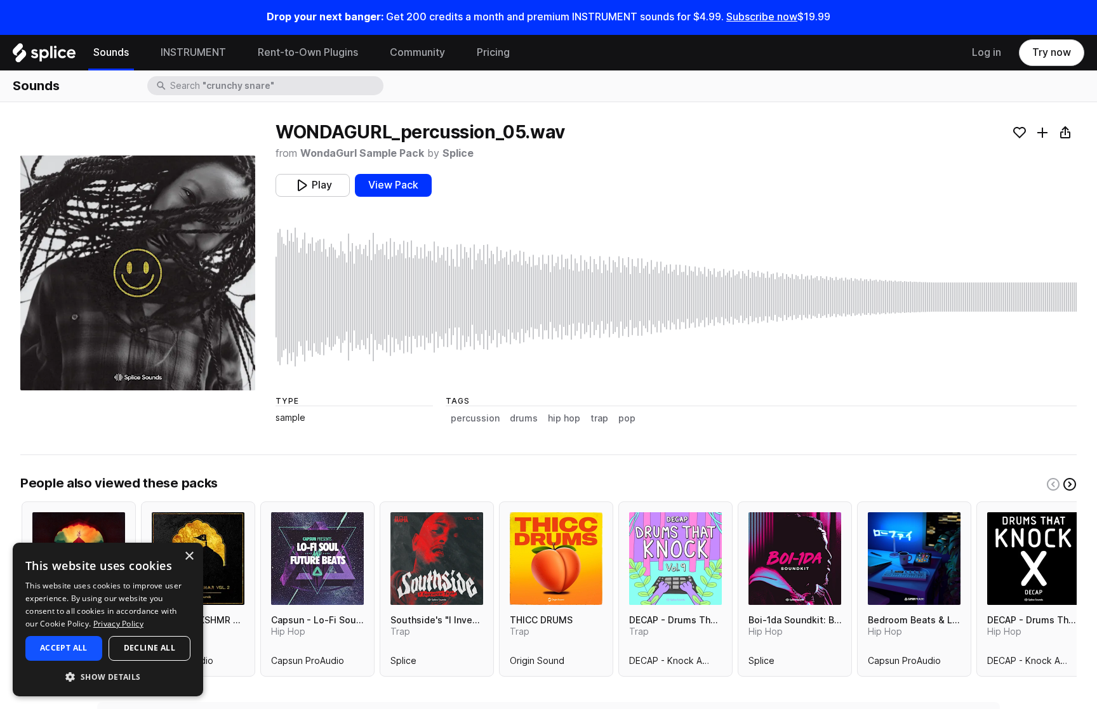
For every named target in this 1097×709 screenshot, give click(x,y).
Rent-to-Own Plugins (308, 52)
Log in (986, 52)
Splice (458, 153)
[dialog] (108, 619)
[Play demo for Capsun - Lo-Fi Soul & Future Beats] (317, 558)
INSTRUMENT (193, 52)
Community (417, 52)
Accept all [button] (64, 647)
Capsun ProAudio (307, 663)
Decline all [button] (149, 647)
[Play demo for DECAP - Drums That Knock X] (1033, 558)
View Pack (393, 185)
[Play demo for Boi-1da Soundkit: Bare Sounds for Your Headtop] (794, 558)
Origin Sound (537, 663)
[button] (107, 676)
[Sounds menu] (138, 52)
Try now (1051, 52)
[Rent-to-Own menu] (367, 52)
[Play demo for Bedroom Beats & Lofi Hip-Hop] (914, 558)
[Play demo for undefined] (137, 273)
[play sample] (676, 297)
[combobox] (275, 86)
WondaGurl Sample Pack (362, 153)
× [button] (189, 556)
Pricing (493, 52)
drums (524, 418)
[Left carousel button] (1053, 484)
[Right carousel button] (1069, 484)
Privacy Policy (118, 623)
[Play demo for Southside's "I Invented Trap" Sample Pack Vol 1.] (436, 558)
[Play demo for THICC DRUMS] (556, 558)
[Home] (44, 56)
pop (626, 418)
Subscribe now (761, 17)
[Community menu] (454, 52)
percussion (475, 418)
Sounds (111, 52)
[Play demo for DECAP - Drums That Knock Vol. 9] (675, 558)
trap (599, 418)
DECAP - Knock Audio (675, 663)
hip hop (564, 418)
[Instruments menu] (235, 52)
